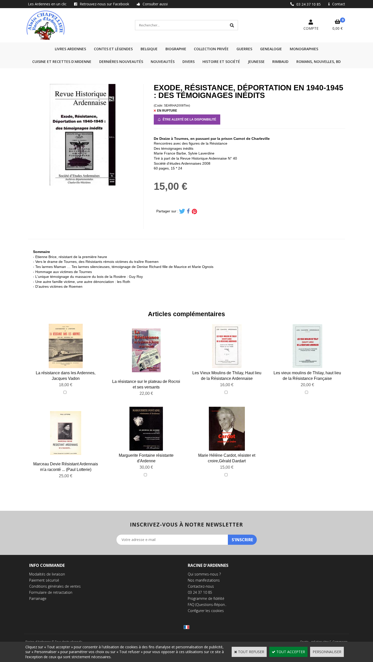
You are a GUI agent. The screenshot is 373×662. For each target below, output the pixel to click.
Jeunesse (256, 61)
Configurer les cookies (206, 610)
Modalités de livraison (47, 574)
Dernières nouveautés (121, 61)
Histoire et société (221, 61)
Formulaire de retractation (50, 592)
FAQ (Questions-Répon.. (207, 604)
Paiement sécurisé (44, 580)
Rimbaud (280, 61)
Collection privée (211, 48)
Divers (188, 61)
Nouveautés (163, 61)
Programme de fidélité (206, 598)
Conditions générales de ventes (55, 586)
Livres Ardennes (70, 48)
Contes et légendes (113, 48)
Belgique (149, 48)
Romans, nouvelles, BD (318, 61)
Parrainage (37, 598)
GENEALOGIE (271, 48)
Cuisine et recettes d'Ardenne (61, 61)
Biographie (175, 48)
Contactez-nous (201, 586)
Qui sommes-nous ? (204, 574)
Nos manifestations (204, 580)
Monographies (304, 48)
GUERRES (244, 48)
